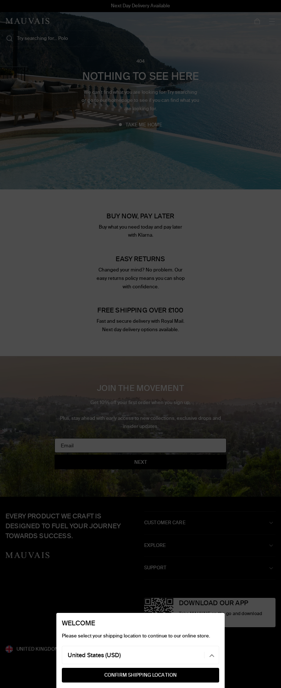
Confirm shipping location (140, 675)
